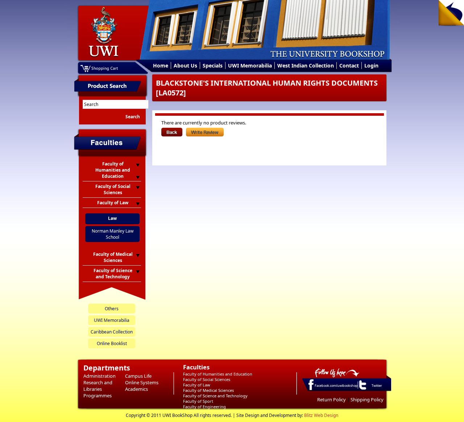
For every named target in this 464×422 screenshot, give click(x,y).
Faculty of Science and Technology (215, 395)
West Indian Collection (305, 65)
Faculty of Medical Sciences (208, 390)
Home (160, 65)
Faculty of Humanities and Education (217, 374)
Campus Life (138, 376)
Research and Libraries (97, 385)
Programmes (97, 395)
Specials (213, 65)
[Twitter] (362, 389)
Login (371, 65)
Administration (99, 376)
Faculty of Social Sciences (206, 379)
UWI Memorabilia (250, 65)
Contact (349, 65)
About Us (185, 65)
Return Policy (331, 399)
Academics (136, 389)
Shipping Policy (367, 399)
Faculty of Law (196, 385)
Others (112, 309)
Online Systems (141, 382)
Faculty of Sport (198, 401)
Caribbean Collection (112, 332)
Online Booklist (112, 343)
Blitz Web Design (321, 415)
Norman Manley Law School (112, 234)
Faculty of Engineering (204, 406)
